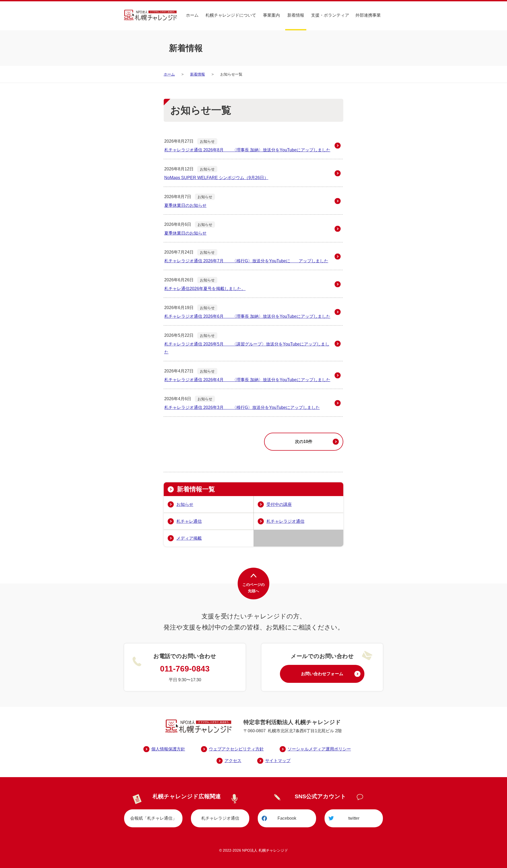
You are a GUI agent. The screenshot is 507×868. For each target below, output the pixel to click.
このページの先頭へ (253, 587)
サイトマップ (277, 760)
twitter (353, 818)
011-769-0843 (185, 668)
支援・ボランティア (330, 15)
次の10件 (303, 441)
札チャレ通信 (189, 521)
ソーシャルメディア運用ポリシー (319, 749)
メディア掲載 (189, 538)
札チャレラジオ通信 (285, 521)
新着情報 (295, 15)
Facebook (287, 818)
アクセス (232, 760)
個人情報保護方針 (168, 749)
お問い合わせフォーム (322, 673)
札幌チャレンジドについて (230, 15)
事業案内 (271, 15)
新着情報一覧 (196, 489)
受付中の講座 (279, 504)
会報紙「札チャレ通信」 (153, 818)
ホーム (192, 15)
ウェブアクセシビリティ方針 (236, 749)
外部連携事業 (368, 15)
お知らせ (184, 504)
